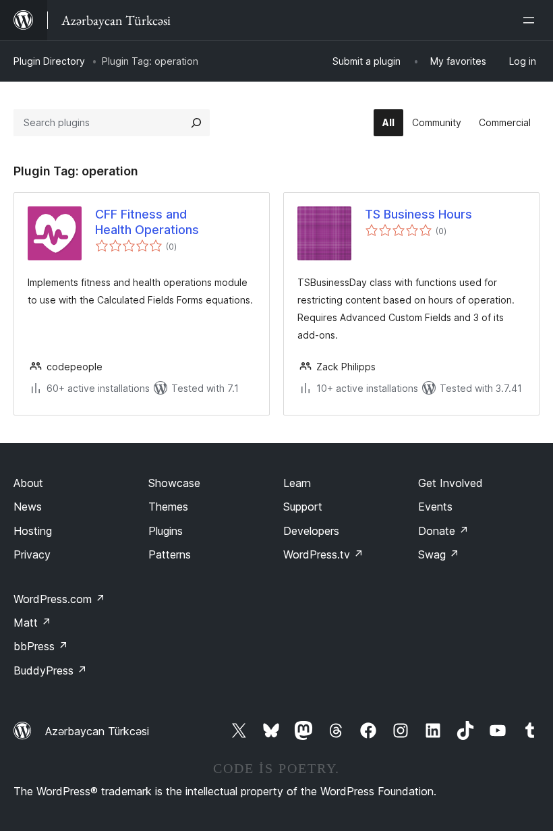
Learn (297, 483)
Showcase (174, 483)
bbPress (40, 646)
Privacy (32, 554)
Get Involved (450, 483)
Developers (311, 531)
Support (302, 506)
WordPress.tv (323, 554)
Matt (32, 622)
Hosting (32, 531)
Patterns (169, 554)
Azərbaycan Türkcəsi (97, 731)
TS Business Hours (418, 214)
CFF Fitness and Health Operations (147, 222)
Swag (438, 554)
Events (435, 506)
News (27, 506)
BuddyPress (50, 670)
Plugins (165, 531)
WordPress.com (59, 599)
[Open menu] (531, 20)
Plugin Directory (49, 61)
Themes (168, 506)
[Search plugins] (196, 122)
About (28, 483)
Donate (443, 531)
